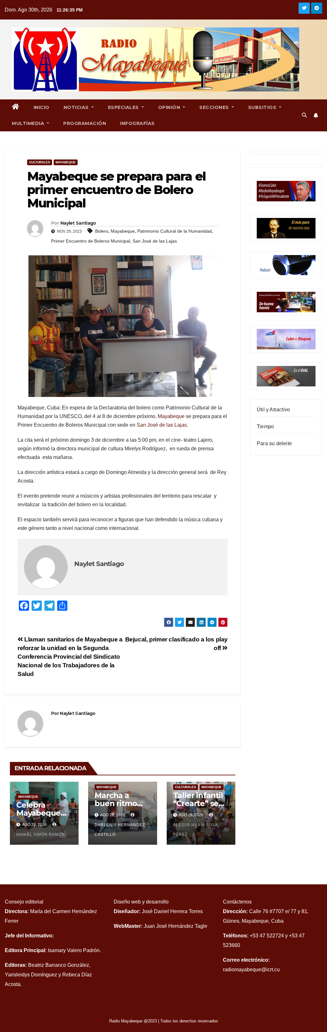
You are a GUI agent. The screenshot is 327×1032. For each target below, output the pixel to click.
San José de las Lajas (155, 241)
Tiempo (265, 426)
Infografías (137, 123)
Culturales (39, 162)
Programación (84, 123)
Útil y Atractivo (273, 409)
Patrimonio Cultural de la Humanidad (174, 231)
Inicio (41, 107)
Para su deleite (274, 443)
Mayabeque (66, 162)
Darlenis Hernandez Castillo (120, 830)
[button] (304, 115)
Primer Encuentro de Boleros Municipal (90, 241)
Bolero (101, 231)
